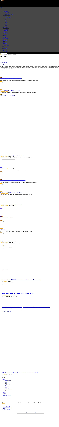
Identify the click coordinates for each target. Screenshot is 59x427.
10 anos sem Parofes (2, 229)
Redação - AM (4, 308)
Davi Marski (4, 31)
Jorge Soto (4, 35)
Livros (5, 13)
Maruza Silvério (5, 281)
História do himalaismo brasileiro (9, 14)
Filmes (6, 383)
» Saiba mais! (3, 403)
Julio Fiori (4, 36)
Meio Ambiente (7, 386)
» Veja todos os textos (6, 45)
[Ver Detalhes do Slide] (9, 267)
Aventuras (3, 46)
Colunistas (1, 216)
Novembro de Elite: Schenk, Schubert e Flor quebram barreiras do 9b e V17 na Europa (11, 78)
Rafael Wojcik (5, 43)
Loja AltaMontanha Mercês (6, 407)
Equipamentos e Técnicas (6, 15)
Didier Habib (5, 32)
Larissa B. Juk (5, 37)
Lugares (6, 20)
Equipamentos (6, 16)
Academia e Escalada (4, 47)
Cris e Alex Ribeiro (5, 29)
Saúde (5, 19)
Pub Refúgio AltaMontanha (6, 408)
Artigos (4, 379)
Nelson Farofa (5, 40)
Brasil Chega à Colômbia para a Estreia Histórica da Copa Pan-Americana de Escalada (11, 192)
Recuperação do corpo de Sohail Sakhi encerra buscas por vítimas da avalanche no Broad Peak (21, 279)
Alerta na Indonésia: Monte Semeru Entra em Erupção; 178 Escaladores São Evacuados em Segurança (13, 180)
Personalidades (7, 388)
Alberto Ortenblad (5, 26)
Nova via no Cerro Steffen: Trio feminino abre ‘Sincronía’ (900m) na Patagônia (10, 90)
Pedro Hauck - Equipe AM (3, 62)
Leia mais (1, 81)
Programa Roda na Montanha (7, 395)
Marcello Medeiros (5, 38)
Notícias (1, 77)
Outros (6, 25)
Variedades (4, 21)
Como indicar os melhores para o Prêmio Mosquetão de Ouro (8, 241)
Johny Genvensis (5, 34)
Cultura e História (5, 11)
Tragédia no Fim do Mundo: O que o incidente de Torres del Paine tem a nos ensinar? (11, 204)
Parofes (4, 41)
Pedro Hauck (5, 42)
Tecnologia (6, 391)
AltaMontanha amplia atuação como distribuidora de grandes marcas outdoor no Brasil (20, 372)
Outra (4, 394)
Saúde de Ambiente (5, 18)
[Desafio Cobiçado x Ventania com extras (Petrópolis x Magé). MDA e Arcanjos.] (8, 291)
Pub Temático (5, 50)
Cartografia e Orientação (8, 380)
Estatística (6, 22)
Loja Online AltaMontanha (6, 406)
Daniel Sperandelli (5, 30)
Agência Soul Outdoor (4, 48)
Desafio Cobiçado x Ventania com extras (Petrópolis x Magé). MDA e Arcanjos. (18, 293)
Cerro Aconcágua (5, 51)
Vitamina (4, 44)
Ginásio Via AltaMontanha (6, 409)
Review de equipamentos (8, 17)
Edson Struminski (5, 33)
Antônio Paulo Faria (5, 27)
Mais (2, 49)
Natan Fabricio (5, 39)
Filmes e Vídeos (7, 12)
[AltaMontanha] (2, 0)
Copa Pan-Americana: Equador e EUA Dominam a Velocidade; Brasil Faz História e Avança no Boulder (13, 155)
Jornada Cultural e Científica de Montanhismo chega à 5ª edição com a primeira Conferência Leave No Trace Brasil (26, 307)
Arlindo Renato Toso (6, 28)
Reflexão (6, 24)
